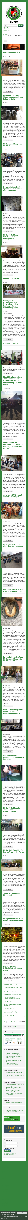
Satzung (3, 1171)
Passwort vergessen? (9, 1154)
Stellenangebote (5, 1193)
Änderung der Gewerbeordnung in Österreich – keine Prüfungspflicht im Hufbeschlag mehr (11, 304)
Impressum (5, 27)
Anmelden (7, 1150)
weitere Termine (5, 1189)
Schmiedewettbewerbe (6, 1186)
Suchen (20, 25)
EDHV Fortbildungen (5, 1185)
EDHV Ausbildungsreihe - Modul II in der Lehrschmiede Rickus (13, 711)
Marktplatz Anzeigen (5, 1209)
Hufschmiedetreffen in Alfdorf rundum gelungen (13, 545)
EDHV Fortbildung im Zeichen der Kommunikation (11, 810)
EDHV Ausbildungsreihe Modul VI (13, 145)
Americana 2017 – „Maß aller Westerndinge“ (12, 496)
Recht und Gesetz (5, 1203)
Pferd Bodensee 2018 (11, 52)
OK (22, 1212)
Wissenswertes (4, 1179)
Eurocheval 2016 (8, 1001)
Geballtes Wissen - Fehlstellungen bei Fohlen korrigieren (13, 757)
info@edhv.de (6, 34)
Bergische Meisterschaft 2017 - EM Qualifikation (13, 590)
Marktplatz (4, 1205)
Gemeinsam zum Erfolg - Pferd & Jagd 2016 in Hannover (13, 988)
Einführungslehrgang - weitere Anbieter (9, 1202)
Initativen (3, 1181)
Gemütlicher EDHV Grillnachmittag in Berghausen (12, 1004)
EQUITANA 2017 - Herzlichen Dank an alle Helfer (12, 969)
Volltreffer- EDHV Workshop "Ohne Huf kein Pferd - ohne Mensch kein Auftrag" (13, 445)
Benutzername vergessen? (10, 1153)
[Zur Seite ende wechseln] (14, 1022)
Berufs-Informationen (7, 1197)
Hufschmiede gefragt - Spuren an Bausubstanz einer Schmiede (12, 189)
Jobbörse (4, 1191)
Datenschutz (6, 28)
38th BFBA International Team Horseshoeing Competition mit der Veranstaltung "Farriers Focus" (12, 381)
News (3, 1178)
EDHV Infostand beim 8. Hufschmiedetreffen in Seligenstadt (12, 997)
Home (3, 1165)
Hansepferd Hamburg (9, 1008)
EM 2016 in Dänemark (9, 1015)
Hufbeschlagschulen (5, 1200)
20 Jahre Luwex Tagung (12, 343)
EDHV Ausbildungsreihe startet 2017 (12, 994)
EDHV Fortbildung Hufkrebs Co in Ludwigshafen (10, 237)
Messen (3, 1188)
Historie (3, 1169)
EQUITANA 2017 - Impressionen (11, 985)
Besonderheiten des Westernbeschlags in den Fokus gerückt (13, 97)
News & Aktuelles (6, 1176)
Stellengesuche (4, 1195)
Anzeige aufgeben (5, 1207)
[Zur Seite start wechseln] (5, 1022)
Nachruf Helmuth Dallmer (9, 991)
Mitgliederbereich (7, 30)
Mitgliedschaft (5, 1167)
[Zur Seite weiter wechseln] (11, 1022)
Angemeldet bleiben (9, 1148)
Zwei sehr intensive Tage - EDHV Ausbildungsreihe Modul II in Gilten (13, 659)
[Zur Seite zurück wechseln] (8, 1022)
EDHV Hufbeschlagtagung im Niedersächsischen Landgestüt (11, 1011)
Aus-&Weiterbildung (5, 1199)
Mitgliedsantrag (4, 1172)
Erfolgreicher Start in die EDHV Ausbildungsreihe (13, 919)
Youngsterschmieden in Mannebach (12, 894)
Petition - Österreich (11, 278)
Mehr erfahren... (6, 1218)
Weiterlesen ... (9, 91)
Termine (4, 1183)
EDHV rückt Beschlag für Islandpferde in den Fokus (13, 851)
